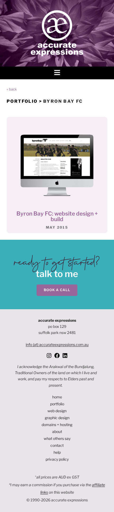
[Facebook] (57, 355)
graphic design (57, 417)
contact (57, 445)
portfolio (57, 404)
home (57, 397)
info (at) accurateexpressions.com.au (57, 344)
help (57, 452)
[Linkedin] (65, 355)
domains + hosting (57, 424)
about (57, 431)
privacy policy (57, 459)
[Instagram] (49, 355)
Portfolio (22, 101)
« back (12, 89)
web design (57, 410)
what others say (57, 438)
